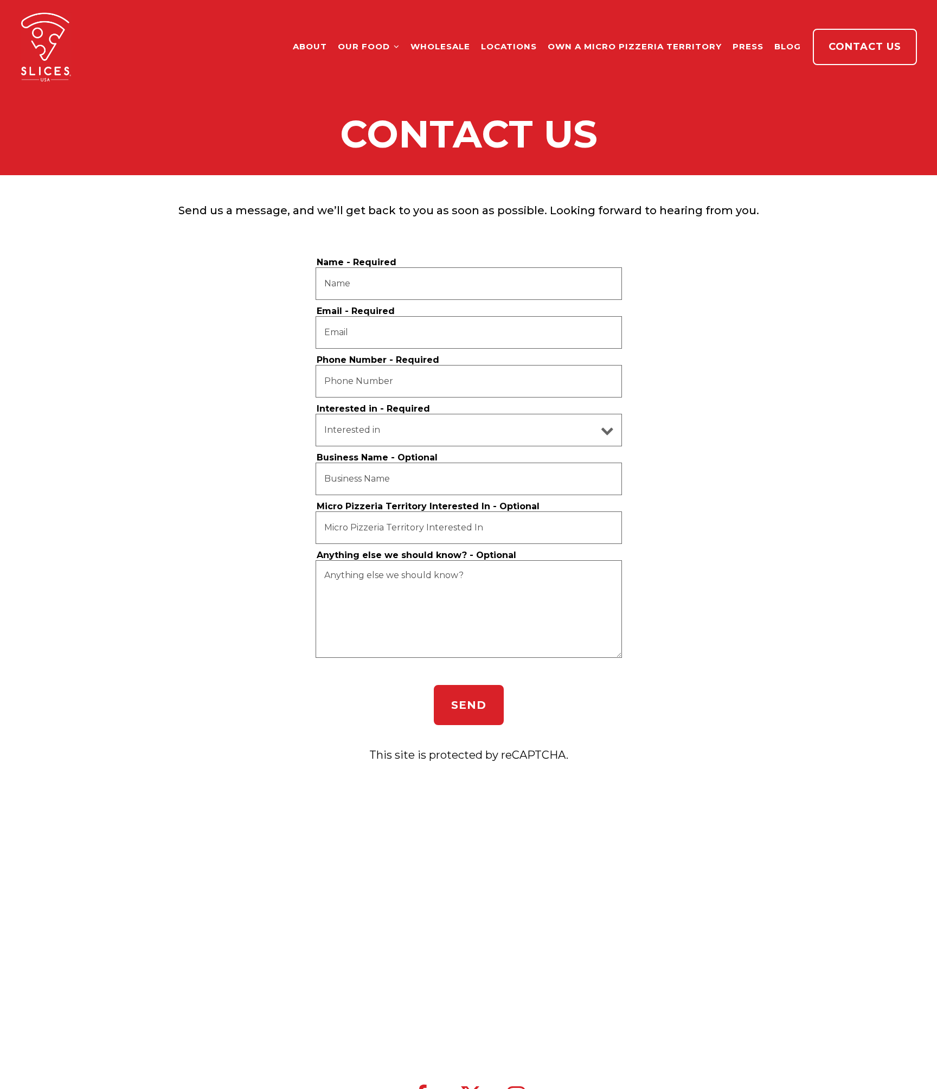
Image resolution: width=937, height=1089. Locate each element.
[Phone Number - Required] (469, 381)
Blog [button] (787, 46)
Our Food (369, 46)
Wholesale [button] (440, 46)
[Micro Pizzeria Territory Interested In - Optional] (469, 527)
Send (468, 705)
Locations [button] (509, 46)
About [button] (310, 46)
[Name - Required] (469, 283)
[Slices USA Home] (46, 46)
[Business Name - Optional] (469, 479)
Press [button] (748, 46)
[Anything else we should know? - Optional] (469, 609)
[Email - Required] (469, 332)
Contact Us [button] (865, 47)
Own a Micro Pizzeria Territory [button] (635, 46)
